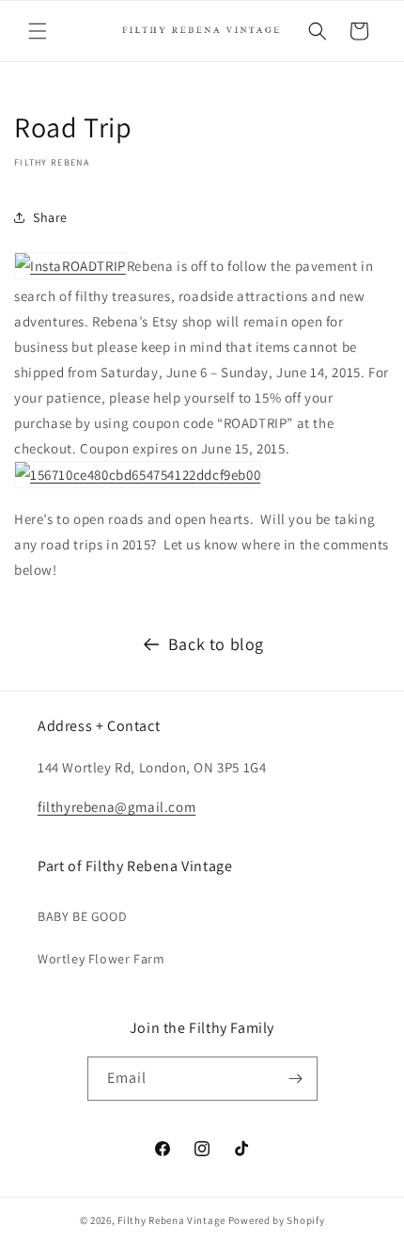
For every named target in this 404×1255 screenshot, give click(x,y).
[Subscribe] (296, 1078)
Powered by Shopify (276, 1220)
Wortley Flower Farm (101, 958)
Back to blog (216, 644)
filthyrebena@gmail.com (116, 807)
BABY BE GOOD (82, 916)
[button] (37, 31)
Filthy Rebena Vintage (171, 1220)
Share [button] (50, 217)
